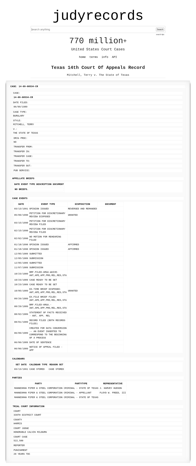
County (18, 420)
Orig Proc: (20, 138)
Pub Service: (22, 170)
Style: (17, 120)
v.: (15, 129)
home (82, 57)
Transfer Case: (23, 156)
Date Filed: (20, 102)
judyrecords (98, 16)
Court (17, 411)
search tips (160, 34)
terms (93, 57)
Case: (16, 93)
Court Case (20, 437)
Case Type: (20, 112)
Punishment (20, 450)
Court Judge (21, 428)
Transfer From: (23, 147)
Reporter (19, 445)
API (114, 57)
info (105, 57)
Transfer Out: (23, 166)
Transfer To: (22, 161)
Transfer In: (22, 151)
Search (160, 29)
